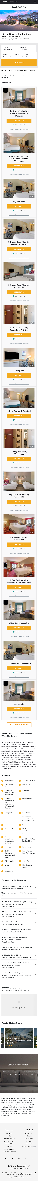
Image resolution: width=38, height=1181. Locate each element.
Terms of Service (9, 1141)
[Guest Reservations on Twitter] (12, 1158)
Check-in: (5, 47)
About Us (9, 1133)
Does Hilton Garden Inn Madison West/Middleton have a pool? (13, 923)
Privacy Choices (27, 1147)
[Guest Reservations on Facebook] (6, 1158)
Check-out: (23, 47)
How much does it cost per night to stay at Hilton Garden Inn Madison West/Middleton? (17, 904)
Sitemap (9, 1146)
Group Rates (29, 1139)
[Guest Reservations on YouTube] (31, 1158)
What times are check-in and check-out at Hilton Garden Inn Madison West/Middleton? (17, 914)
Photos (3, 70)
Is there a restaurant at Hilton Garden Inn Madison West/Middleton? (16, 931)
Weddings (33, 70)
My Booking (28, 1136)
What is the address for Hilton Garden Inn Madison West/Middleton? (16, 887)
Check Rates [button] (19, 121)
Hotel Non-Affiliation (9, 1152)
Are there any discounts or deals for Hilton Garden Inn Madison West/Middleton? (15, 965)
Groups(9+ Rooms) (21, 70)
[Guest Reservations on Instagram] (19, 1158)
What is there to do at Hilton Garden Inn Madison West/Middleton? (17, 948)
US (28, 991)
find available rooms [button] (19, 725)
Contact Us (28, 1133)
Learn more (4, 77)
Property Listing (9, 1149)
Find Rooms (19, 62)
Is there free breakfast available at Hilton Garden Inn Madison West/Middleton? (15, 939)
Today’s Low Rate (19, 125)
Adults (17, 54)
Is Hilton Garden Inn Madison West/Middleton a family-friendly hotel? (17, 956)
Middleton (16, 991)
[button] (2, 20)
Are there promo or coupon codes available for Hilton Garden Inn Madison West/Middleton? (16, 975)
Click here (21, 1113)
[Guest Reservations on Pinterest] (26, 1158)
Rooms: (5, 54)
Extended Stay (28, 1144)
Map (10, 70)
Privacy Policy (9, 1144)
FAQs (9, 1136)
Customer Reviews (9, 1139)
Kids (27, 54)
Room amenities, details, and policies (19, 129)
